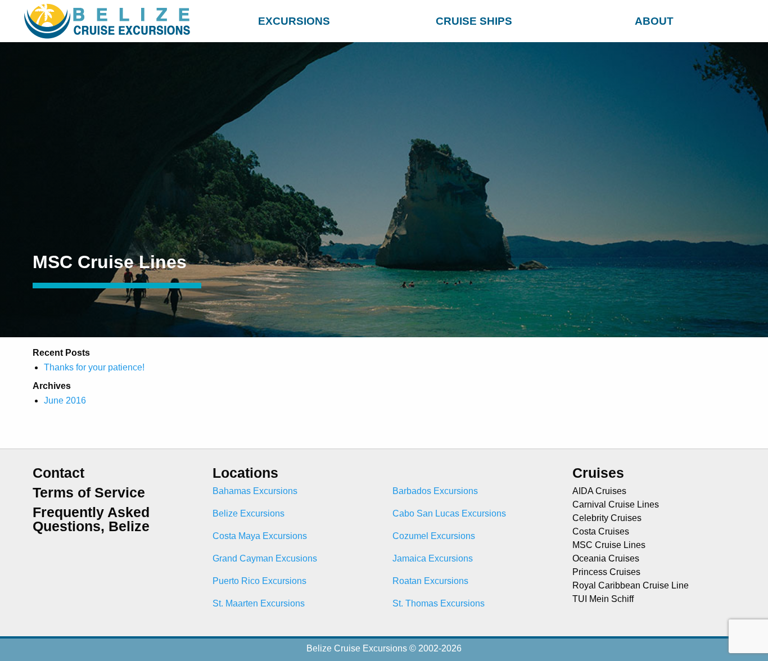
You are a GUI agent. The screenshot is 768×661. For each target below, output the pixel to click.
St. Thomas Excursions (438, 603)
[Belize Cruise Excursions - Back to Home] (109, 21)
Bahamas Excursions (255, 491)
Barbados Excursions (435, 491)
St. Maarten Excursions (259, 603)
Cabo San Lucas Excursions (449, 513)
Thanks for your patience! (94, 367)
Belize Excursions (248, 513)
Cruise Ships (474, 21)
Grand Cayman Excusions (265, 558)
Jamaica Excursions (432, 558)
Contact (58, 473)
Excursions (294, 21)
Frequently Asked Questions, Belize (91, 519)
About (654, 21)
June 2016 (65, 400)
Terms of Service (89, 493)
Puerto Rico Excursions (259, 581)
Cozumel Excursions (433, 536)
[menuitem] (294, 19)
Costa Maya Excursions (260, 536)
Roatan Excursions (430, 581)
